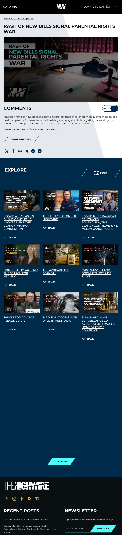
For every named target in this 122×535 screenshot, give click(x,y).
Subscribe (103, 529)
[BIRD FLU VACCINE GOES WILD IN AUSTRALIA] (61, 302)
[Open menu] (115, 7)
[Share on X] (7, 151)
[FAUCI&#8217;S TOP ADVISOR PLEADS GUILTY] (22, 302)
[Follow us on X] (7, 499)
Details (12, 238)
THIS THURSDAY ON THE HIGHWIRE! (60, 218)
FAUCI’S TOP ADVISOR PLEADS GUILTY (19, 319)
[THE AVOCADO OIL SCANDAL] (61, 254)
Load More (61, 461)
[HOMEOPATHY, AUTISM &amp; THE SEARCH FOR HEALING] (22, 254)
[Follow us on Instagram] (14, 499)
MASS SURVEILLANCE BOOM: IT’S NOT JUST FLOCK (97, 273)
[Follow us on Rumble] (29, 499)
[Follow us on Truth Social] (36, 499)
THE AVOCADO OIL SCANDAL (56, 272)
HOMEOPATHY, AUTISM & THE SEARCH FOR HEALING (21, 273)
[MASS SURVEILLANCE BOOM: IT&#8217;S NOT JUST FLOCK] (100, 254)
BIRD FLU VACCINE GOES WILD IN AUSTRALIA (60, 319)
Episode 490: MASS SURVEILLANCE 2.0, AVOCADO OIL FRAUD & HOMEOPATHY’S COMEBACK (98, 324)
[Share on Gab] (20, 151)
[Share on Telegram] (26, 151)
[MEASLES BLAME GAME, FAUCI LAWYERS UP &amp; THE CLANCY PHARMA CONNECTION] (22, 200)
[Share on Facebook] (13, 151)
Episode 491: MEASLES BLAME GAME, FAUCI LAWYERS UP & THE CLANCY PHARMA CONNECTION (19, 222)
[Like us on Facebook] (21, 499)
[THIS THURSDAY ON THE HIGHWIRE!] (61, 200)
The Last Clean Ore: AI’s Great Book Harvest (26, 520)
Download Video (21, 139)
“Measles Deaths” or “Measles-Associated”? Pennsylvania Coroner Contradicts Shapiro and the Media (30, 529)
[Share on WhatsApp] (39, 151)
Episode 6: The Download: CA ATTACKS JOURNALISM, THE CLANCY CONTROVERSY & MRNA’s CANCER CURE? (100, 222)
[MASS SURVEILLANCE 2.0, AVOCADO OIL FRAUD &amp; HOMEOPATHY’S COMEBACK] (100, 302)
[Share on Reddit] (33, 151)
